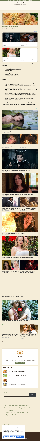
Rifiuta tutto (12, 436)
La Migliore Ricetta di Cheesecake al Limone (16, 412)
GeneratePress (26, 438)
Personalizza (6, 436)
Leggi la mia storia (20, 362)
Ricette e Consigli (21, 2)
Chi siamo (10, 0)
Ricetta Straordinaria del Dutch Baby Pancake (17, 405)
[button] (38, 8)
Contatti (14, 0)
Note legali (30, 0)
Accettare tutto (20, 436)
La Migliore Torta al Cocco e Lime (13, 414)
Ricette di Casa (5, 341)
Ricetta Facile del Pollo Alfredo (12, 410)
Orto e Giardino (8, 425)
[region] (13, 432)
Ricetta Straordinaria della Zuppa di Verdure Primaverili (19, 408)
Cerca (5, 392)
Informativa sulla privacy (21, 0)
